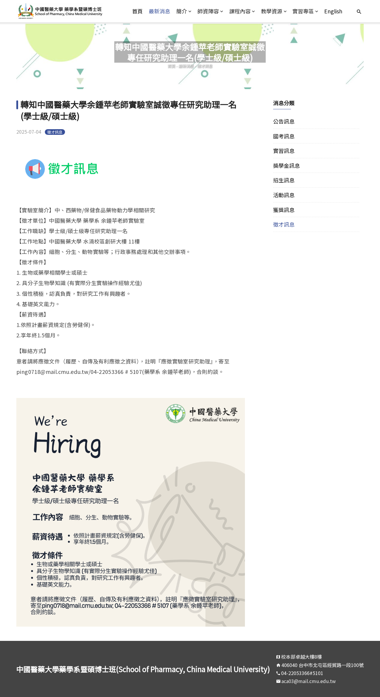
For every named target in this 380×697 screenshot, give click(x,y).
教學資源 (271, 11)
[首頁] (59, 11)
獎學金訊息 (286, 165)
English (333, 11)
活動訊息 (283, 195)
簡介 (181, 11)
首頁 (137, 11)
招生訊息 (283, 180)
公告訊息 (283, 121)
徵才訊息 (205, 66)
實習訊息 (283, 150)
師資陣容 (208, 11)
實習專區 (303, 11)
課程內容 (240, 11)
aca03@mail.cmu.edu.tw (308, 681)
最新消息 (159, 11)
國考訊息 (283, 136)
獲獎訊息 (283, 210)
